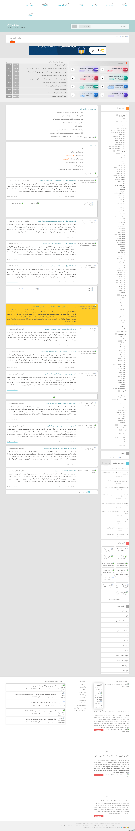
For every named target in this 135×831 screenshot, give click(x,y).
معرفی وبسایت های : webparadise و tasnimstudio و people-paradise (47, 79)
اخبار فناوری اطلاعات (121, 151)
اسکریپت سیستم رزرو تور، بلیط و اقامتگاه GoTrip (116, 528)
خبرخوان (123, 314)
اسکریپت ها (123, 153)
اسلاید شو (122, 299)
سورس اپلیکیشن (122, 334)
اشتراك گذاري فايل (120, 177)
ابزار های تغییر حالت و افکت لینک (117, 146)
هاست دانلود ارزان (122, 660)
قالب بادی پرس (121, 368)
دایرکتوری (122, 206)
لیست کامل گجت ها (114, 599)
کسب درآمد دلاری (123, 635)
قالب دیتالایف (122, 372)
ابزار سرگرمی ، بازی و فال (118, 136)
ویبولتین (123, 384)
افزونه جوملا (122, 278)
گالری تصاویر (122, 267)
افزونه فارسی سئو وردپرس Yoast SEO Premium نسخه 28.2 (115, 504)
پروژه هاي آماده (122, 425)
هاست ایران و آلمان (77, 152)
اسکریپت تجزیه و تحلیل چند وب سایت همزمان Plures (41, 719)
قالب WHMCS (121, 358)
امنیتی (123, 183)
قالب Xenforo (121, 360)
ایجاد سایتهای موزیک (120, 185)
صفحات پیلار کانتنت (60, 89)
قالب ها (26, 180)
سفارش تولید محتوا (122, 630)
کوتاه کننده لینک (121, 265)
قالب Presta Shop (121, 354)
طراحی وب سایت (115, 827)
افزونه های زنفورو (120, 282)
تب (124, 307)
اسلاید (123, 297)
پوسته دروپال (122, 386)
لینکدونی (123, 224)
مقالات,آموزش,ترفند (121, 399)
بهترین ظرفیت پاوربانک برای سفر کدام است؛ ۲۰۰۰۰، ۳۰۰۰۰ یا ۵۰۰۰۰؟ (46, 68)
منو (124, 324)
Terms (112, 823)
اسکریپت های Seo (120, 171)
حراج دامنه (125, 665)
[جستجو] (74, 26)
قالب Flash (122, 346)
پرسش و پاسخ (121, 256)
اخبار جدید (125, 640)
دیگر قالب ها (122, 343)
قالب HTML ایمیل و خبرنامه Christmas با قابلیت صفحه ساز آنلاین (57, 243)
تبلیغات (83, 684)
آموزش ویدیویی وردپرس (119, 123)
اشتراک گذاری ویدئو (120, 179)
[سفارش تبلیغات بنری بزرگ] (89, 203)
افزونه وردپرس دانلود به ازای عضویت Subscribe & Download (58, 351)
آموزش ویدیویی (122, 121)
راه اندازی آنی (79, 126)
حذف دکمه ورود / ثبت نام (59, 96)
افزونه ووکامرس (14, 309)
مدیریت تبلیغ (122, 230)
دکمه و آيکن (122, 316)
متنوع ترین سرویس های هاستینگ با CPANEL (70, 112)
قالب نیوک (122, 378)
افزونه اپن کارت (121, 276)
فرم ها (123, 220)
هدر (124, 441)
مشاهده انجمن (10, 62)
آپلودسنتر (122, 161)
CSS (124, 155)
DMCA (100, 823)
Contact (96, 823)
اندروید (123, 338)
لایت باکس (122, 320)
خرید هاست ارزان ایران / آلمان (87, 109)
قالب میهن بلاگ (121, 396)
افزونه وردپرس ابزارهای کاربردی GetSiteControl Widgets (60, 448)
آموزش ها (122, 403)
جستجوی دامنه (121, 195)
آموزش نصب (122, 401)
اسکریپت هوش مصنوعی (119, 175)
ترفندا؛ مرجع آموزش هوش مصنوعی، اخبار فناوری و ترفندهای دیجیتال (46, 72)
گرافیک (124, 429)
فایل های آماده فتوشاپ (119, 437)
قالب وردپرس (121, 380)
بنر (124, 435)
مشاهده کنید (98, 730)
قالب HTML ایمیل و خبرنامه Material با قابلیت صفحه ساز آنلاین (58, 266)
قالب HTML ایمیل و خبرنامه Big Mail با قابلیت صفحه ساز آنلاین (58, 180)
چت (124, 260)
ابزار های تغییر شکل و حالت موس (117, 148)
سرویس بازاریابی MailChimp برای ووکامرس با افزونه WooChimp (51, 306)
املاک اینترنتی (121, 181)
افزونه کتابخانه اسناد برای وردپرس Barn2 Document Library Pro (115, 473)
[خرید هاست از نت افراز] (88, 205)
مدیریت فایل (122, 236)
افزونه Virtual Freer (120, 274)
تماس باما (82, 689)
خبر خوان (122, 199)
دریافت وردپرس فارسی (79, 710)
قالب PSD (122, 356)
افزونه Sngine (121, 272)
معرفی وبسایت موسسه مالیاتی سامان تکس (53, 75)
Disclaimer (117, 823)
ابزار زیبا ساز (122, 134)
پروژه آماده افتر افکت (119, 427)
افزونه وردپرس (24, 309)
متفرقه (123, 322)
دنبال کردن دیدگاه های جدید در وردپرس (65, 470)
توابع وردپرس (81, 700)
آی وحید (108, 827)
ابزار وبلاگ (82, 692)
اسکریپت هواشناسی (120, 173)
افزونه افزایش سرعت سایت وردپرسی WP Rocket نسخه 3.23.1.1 (115, 495)
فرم (124, 318)
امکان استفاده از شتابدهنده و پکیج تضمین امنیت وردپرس (66, 133)
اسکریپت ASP (121, 165)
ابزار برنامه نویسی (120, 412)
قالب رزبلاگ (122, 395)
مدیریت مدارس (121, 238)
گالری (123, 328)
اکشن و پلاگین (121, 433)
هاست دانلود (86, 827)
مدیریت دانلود (121, 232)
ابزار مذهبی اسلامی (120, 144)
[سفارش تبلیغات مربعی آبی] (35, 203)
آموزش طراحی (122, 115)
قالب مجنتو (122, 374)
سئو (124, 405)
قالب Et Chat (122, 345)
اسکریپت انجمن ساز (60, 65)
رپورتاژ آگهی (123, 331)
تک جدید (125, 650)
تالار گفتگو (122, 189)
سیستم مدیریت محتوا (120, 216)
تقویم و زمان (122, 309)
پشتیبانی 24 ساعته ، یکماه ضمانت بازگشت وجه (69, 129)
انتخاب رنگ (122, 303)
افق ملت (125, 616)
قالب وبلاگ (123, 391)
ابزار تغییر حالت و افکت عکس (118, 130)
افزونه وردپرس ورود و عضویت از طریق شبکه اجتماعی (60, 374)
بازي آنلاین (122, 187)
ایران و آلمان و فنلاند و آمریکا (74, 162)
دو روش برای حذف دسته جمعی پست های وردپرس (42, 702)
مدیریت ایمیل (121, 228)
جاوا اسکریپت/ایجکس (120, 193)
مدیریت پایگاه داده (120, 240)
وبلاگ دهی (122, 250)
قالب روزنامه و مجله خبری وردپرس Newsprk (117, 534)
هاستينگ (123, 248)
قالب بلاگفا (122, 393)
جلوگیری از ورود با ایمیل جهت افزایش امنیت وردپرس (61, 403)
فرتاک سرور (92, 145)
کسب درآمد (122, 264)
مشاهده (12, 42)
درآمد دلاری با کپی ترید (121, 621)
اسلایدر (123, 163)
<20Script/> (13, 25)
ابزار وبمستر (123, 128)
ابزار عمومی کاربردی (120, 138)
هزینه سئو (125, 611)
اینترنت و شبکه (121, 418)
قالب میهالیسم (121, 376)
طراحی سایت (121, 420)
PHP (124, 118)
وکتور (123, 443)
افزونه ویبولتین (121, 288)
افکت (123, 301)
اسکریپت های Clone (120, 169)
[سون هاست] (117, 36)
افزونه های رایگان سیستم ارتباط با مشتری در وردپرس (60, 329)
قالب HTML (20, 180)
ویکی (123, 254)
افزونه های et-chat (120, 280)
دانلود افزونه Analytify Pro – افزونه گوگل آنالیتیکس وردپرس (115, 512)
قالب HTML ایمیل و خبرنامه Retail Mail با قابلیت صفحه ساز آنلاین (57, 221)
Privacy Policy (106, 823)
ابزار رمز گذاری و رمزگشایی (118, 132)
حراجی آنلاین (122, 197)
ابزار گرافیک (122, 416)
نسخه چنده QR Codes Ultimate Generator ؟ (54, 82)
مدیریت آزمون (121, 226)
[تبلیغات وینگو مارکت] (115, 457)
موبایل (123, 326)
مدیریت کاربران (121, 242)
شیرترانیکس (122, 292)
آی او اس (122, 336)
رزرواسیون (122, 212)
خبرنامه (123, 201)
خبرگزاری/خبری (121, 202)
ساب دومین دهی (121, 214)
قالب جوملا (122, 370)
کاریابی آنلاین (122, 262)
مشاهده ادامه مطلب (12, 196)
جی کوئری (123, 295)
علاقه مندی (122, 218)
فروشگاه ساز (122, 222)
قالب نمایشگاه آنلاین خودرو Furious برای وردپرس (116, 487)
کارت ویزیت (122, 445)
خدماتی (123, 204)
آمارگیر (123, 159)
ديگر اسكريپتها (121, 210)
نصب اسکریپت (81, 702)
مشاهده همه (75, 63)
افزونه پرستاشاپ (121, 290)
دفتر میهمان (122, 208)
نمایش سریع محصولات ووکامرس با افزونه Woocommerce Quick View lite (35, 694)
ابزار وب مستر (121, 414)
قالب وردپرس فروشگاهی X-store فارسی (44, 686)
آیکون (123, 431)
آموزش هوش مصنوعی (121, 655)
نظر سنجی (122, 246)
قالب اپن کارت (121, 362)
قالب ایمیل (12, 180)
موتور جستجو (121, 244)
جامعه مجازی (122, 191)
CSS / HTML (122, 117)
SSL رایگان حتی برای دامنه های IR (73, 122)
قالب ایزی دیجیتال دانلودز (119, 364)
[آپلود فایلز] (124, 36)
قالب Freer (122, 348)
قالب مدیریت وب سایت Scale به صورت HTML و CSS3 (40, 711)
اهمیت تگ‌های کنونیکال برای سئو (57, 92)
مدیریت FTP (122, 422)
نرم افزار (124, 410)
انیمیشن (123, 305)
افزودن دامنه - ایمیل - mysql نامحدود (72, 115)
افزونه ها (31, 309)
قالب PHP (122, 352)
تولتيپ (123, 311)
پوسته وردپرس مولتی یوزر (118, 388)
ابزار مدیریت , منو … (120, 142)
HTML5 (123, 157)
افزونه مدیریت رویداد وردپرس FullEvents (118, 481)
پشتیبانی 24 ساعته (77, 166)
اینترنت (123, 125)
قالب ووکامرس (121, 382)
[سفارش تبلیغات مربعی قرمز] (17, 203)
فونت (123, 439)
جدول (123, 312)
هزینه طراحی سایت (122, 625)
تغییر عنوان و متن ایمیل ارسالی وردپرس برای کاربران (61, 426)
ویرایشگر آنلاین (121, 252)
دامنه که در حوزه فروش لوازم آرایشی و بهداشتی (52, 85)
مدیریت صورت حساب (119, 234)
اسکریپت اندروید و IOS (119, 167)
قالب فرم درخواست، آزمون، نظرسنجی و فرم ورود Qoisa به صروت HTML (115, 520)
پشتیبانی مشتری (121, 258)
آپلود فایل (125, 670)
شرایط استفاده (81, 705)
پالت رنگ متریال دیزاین (79, 708)
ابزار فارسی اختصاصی (119, 140)
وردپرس (123, 407)
